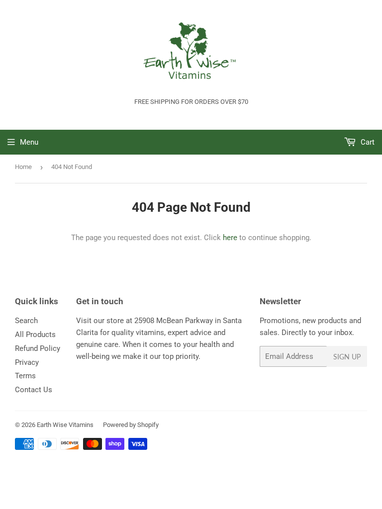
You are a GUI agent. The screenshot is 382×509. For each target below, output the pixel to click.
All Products (35, 334)
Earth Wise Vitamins (65, 424)
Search (26, 320)
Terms (25, 375)
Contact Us (33, 389)
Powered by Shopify (131, 424)
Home (23, 166)
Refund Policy (37, 348)
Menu (29, 142)
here (230, 237)
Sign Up (347, 356)
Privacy (27, 362)
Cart (367, 142)
